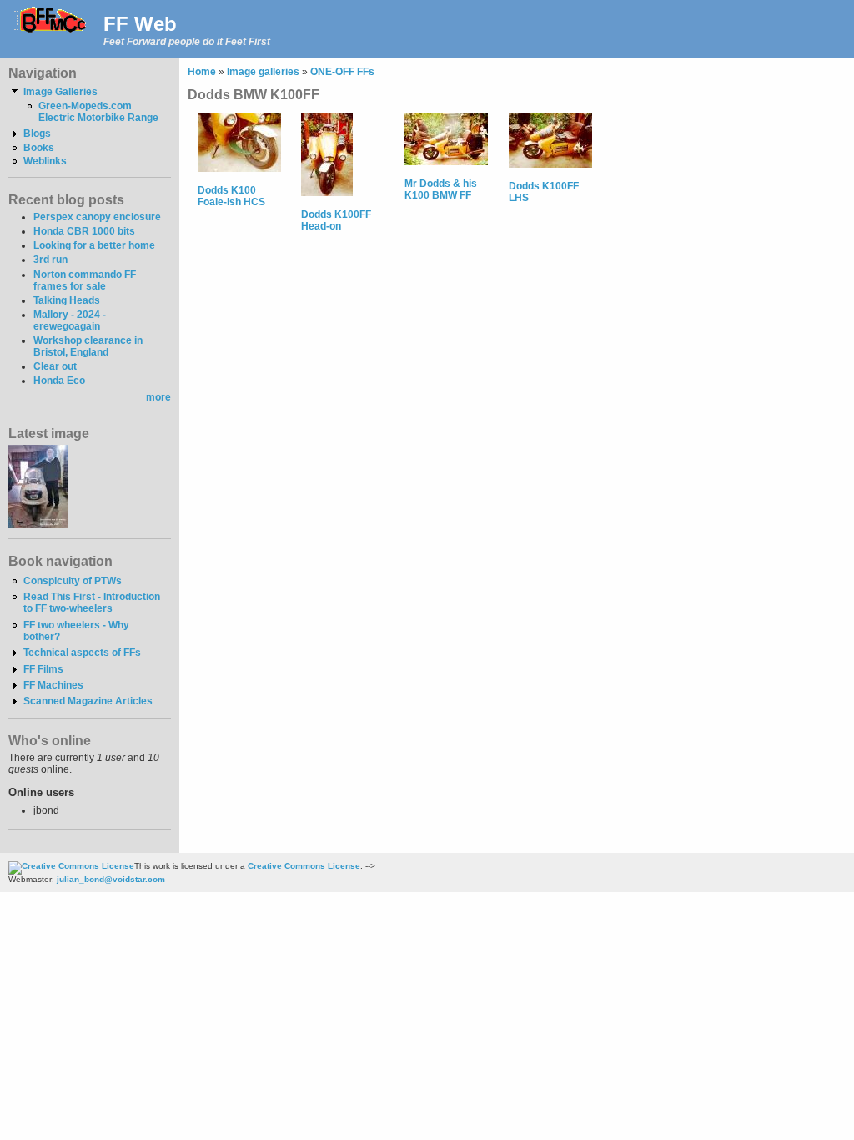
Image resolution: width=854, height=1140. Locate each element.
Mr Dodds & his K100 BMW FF (440, 189)
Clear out (55, 366)
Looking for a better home (94, 245)
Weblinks (45, 161)
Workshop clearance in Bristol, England (88, 346)
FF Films (43, 669)
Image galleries (263, 72)
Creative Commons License (304, 865)
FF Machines (53, 685)
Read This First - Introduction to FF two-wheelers (91, 602)
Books (38, 148)
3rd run (50, 259)
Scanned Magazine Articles (88, 701)
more (158, 397)
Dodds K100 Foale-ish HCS (231, 196)
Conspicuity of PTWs (72, 581)
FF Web (140, 24)
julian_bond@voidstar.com (111, 879)
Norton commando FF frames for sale (84, 280)
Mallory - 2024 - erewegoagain (69, 320)
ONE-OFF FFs (342, 72)
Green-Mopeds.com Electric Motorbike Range (98, 112)
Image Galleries (60, 92)
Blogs (37, 133)
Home (202, 72)
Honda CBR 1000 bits (84, 231)
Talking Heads (66, 300)
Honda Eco (59, 380)
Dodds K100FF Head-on (336, 220)
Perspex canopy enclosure (97, 217)
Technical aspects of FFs (82, 652)
